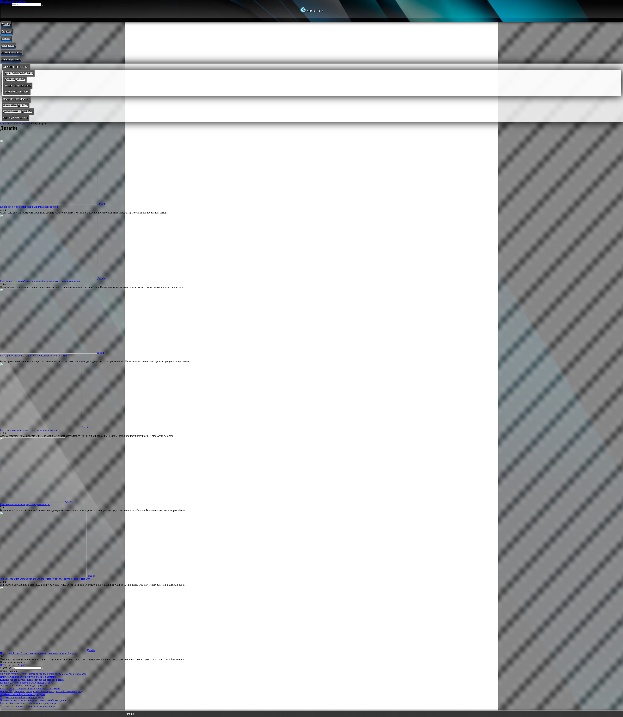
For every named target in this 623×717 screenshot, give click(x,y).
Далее (22, 665)
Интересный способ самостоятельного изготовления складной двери (38, 653)
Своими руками (10, 59)
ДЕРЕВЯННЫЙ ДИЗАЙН (17, 111)
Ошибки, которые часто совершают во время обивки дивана (33, 700)
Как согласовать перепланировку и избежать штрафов (30, 688)
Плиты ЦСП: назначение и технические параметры (28, 676)
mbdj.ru (315, 11)
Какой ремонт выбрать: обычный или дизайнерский (29, 206)
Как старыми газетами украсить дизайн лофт (25, 504)
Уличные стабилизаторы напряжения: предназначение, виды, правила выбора (43, 673)
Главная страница (10, 123)
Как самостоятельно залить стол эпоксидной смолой (29, 430)
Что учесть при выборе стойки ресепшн (22, 697)
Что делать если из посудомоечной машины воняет (28, 706)
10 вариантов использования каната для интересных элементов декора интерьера (45, 578)
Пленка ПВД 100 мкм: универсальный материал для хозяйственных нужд (41, 691)
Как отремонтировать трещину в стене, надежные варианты (33, 355)
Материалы (8, 45)
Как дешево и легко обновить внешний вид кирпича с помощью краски (40, 281)
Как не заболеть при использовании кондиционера (28, 703)
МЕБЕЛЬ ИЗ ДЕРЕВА (15, 105)
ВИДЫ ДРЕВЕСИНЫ (15, 117)
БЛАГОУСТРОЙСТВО (18, 85)
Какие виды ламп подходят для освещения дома (26, 682)
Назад (3, 665)
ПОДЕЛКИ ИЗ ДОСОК (16, 99)
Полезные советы (11, 52)
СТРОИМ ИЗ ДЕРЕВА (16, 66)
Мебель (6, 38)
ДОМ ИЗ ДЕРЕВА (15, 79)
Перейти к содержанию (13, 1)
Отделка (6, 31)
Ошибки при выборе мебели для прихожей (24, 685)
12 (17, 665)
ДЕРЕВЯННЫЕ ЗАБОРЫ (19, 73)
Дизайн (6, 24)
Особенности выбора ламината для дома (22, 694)
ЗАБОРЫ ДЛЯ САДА (17, 91)
